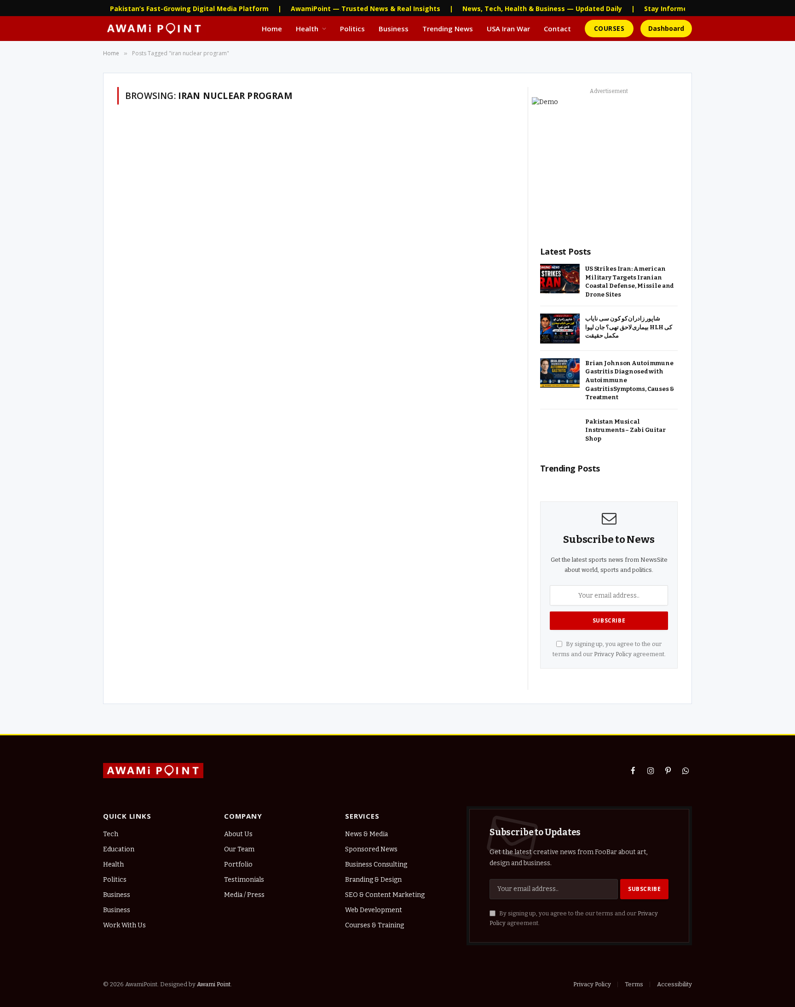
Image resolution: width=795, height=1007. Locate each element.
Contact (557, 28)
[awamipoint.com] (154, 28)
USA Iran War (508, 28)
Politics (352, 28)
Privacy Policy (613, 654)
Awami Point (213, 984)
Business (394, 28)
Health (307, 28)
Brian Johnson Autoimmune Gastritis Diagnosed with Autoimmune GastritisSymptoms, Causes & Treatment (629, 380)
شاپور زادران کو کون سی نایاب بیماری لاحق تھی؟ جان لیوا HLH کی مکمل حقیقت (628, 327)
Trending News (447, 28)
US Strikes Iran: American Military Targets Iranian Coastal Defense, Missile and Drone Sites (629, 281)
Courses (609, 28)
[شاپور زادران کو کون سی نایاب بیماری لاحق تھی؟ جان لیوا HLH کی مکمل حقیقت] (560, 328)
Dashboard (666, 28)
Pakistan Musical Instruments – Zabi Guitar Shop (625, 430)
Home (272, 28)
